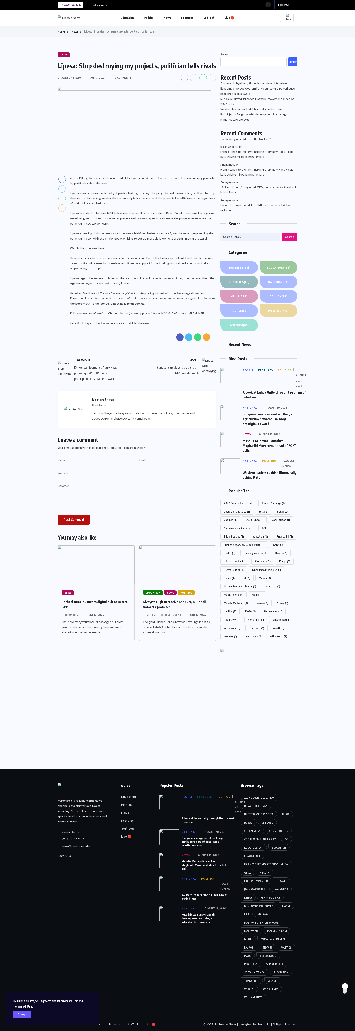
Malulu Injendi (233, 594)
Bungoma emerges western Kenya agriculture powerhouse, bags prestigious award (257, 91)
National (278, 282)
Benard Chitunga (273, 503)
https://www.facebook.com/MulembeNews (121, 323)
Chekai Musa (254, 519)
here (101, 248)
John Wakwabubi (235, 561)
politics (230, 611)
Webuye (230, 636)
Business (239, 267)
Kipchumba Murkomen (266, 569)
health (229, 553)
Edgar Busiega (234, 536)
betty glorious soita (237, 511)
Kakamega (263, 561)
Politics (149, 18)
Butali (282, 511)
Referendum (273, 611)
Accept (22, 1014)
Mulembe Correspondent (163, 614)
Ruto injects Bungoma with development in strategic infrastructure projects (254, 117)
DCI (265, 528)
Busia (263, 511)
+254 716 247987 (72, 839)
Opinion (278, 296)
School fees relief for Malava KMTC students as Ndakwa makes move (255, 207)
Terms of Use (22, 1006)
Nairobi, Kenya (70, 832)
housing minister (255, 553)
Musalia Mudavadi (236, 603)
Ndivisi (282, 603)
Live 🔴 (229, 18)
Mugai (257, 594)
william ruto (278, 636)
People (239, 310)
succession (232, 628)
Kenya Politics (234, 569)
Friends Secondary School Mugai (244, 544)
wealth (278, 628)
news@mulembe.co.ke (75, 846)
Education (127, 18)
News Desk (72, 614)
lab (246, 578)
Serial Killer (256, 619)
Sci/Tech (208, 18)
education (260, 536)
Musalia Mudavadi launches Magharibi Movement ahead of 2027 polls (257, 101)
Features (187, 18)
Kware (229, 578)
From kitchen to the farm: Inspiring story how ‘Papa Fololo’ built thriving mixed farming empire (257, 154)
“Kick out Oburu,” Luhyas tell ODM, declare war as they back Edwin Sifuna (258, 190)
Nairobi (262, 603)
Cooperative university (238, 528)
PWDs (250, 611)
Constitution (281, 519)
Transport (256, 628)
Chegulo (230, 519)
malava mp (272, 586)
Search (224, 54)
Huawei (281, 553)
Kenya (284, 561)
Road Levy (231, 619)
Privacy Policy (67, 1001)
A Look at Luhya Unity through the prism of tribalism (253, 83)
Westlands (253, 636)
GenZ (278, 544)
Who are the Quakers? (256, 139)
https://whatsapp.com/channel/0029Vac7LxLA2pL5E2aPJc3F (162, 313)
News (167, 18)
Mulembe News (225, 1024)
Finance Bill (284, 536)
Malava (265, 578)
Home (61, 31)
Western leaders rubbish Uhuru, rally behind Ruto (251, 109)
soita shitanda (282, 619)
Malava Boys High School (240, 586)
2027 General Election (238, 503)
